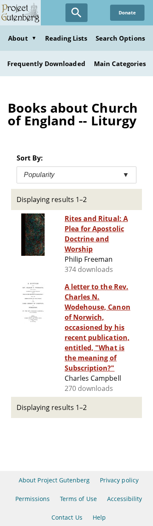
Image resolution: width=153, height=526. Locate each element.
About (22, 38)
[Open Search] (76, 12)
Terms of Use (78, 499)
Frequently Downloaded (46, 63)
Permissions (32, 499)
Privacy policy (119, 480)
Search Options (120, 38)
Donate (127, 12)
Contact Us (66, 517)
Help (99, 517)
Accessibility (124, 499)
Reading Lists (66, 38)
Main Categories (120, 63)
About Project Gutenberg (54, 480)
